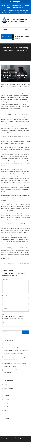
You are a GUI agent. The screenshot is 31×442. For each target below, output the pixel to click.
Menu (5, 30)
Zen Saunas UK (16, 5)
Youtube (26, 5)
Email (4, 302)
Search (26, 30)
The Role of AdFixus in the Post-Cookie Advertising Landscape (9, 263)
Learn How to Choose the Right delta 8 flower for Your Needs (15, 365)
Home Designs (12, 10)
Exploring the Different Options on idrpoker (16, 344)
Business (6, 69)
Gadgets (25, 10)
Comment (5, 279)
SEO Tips (19, 10)
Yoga (9, 7)
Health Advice (19, 13)
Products (11, 13)
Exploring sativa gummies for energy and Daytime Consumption (15, 358)
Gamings (27, 13)
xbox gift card (18, 7)
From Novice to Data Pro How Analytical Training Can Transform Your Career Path (23, 263)
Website (4, 308)
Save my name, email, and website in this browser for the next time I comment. (13, 317)
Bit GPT (7, 258)
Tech (5, 10)
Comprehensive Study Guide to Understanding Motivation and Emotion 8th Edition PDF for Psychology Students (16, 350)
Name (4, 296)
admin (15, 72)
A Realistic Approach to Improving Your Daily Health (15, 371)
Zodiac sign (5, 5)
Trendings (5, 13)
